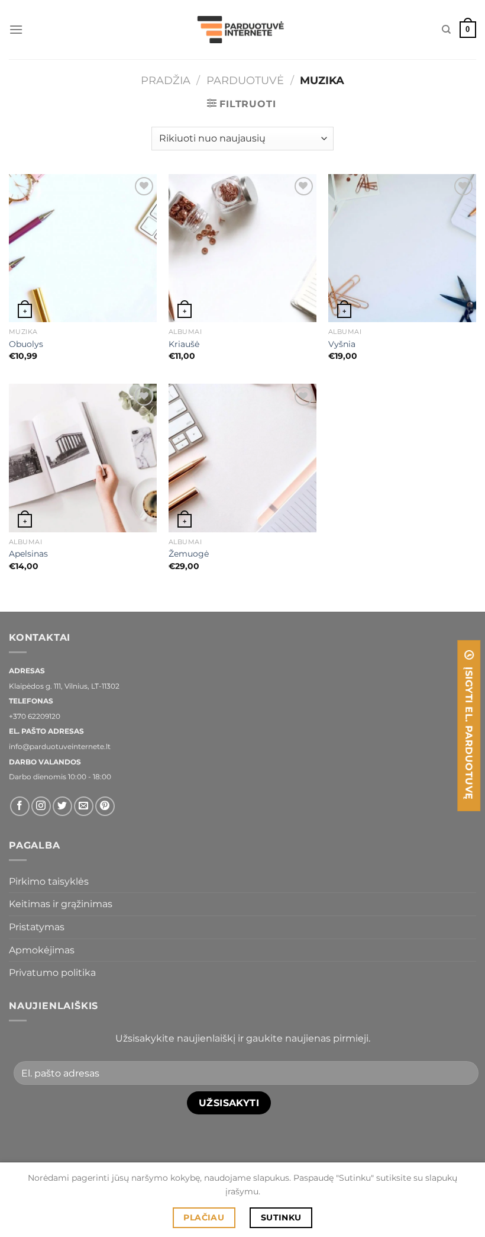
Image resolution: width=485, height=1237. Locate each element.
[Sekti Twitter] (62, 806)
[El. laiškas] (83, 806)
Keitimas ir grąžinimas (60, 904)
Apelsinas (28, 553)
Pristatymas (36, 927)
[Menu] (16, 29)
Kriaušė (184, 344)
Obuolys (26, 344)
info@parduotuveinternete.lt (60, 746)
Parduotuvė (245, 80)
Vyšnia (341, 344)
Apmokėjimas (42, 950)
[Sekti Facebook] (20, 806)
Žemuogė (189, 553)
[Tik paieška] (446, 29)
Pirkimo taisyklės (49, 881)
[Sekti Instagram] (41, 806)
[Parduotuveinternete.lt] (242, 30)
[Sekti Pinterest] (105, 806)
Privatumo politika (52, 972)
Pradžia (165, 80)
